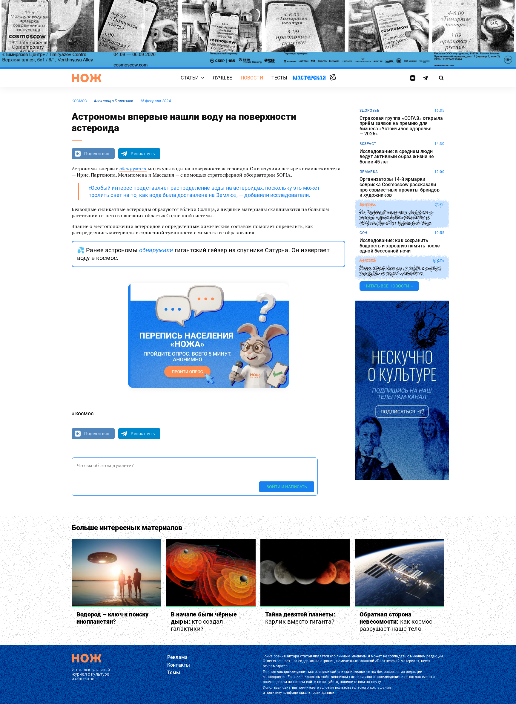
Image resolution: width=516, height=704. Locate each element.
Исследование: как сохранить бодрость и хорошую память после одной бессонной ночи (400, 246)
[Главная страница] (87, 78)
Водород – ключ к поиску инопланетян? (112, 618)
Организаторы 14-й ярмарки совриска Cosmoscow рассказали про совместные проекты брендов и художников (400, 187)
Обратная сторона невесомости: (396, 621)
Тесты (279, 78)
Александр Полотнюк (113, 101)
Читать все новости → (389, 286)
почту (376, 682)
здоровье (369, 110)
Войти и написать (286, 486)
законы (367, 205)
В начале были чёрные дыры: (204, 621)
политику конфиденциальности (293, 693)
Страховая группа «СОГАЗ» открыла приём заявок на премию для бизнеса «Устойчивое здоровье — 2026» (401, 126)
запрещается (274, 677)
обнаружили (133, 169)
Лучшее (222, 78)
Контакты (178, 665)
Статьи (190, 78)
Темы (173, 672)
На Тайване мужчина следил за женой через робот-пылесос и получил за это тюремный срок (396, 218)
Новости (252, 78)
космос (79, 101)
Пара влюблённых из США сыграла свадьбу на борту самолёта (400, 271)
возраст (368, 144)
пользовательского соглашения (363, 687)
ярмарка (369, 172)
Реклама (177, 657)
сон (364, 233)
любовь (368, 261)
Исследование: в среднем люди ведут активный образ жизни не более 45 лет (397, 157)
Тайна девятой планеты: (300, 618)
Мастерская (309, 77)
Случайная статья (333, 78)
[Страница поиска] (441, 78)
